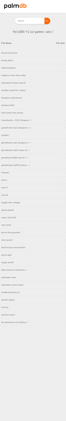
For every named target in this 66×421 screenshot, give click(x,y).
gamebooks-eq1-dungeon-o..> (16, 127)
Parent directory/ (9, 53)
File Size (60, 43)
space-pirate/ (7, 210)
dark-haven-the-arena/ (12, 112)
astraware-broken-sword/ (13, 83)
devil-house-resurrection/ (13, 247)
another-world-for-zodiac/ (13, 90)
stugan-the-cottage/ (10, 202)
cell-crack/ (6, 225)
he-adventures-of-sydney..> (14, 322)
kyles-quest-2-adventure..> (14, 270)
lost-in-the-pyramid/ (10, 232)
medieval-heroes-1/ (10, 292)
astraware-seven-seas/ (12, 285)
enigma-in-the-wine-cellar (13, 75)
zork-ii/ (4, 187)
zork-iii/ (4, 195)
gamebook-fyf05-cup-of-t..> (14, 157)
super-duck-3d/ (8, 217)
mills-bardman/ (8, 68)
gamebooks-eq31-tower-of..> (15, 150)
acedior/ (5, 135)
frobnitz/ (5, 172)
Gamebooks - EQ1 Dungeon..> (16, 120)
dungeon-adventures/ (11, 98)
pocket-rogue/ (8, 300)
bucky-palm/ (7, 60)
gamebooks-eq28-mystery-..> (15, 165)
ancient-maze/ (8, 314)
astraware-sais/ (8, 277)
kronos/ (4, 307)
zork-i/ (4, 180)
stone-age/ (6, 255)
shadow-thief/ (7, 105)
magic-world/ (7, 262)
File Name (6, 43)
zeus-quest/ (7, 240)
